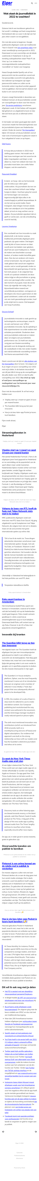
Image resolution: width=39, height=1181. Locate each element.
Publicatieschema (19, 1155)
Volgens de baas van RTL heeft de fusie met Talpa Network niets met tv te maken (19, 511)
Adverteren (19, 1158)
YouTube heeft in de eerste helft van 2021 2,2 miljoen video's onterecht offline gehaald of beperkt (21, 1042)
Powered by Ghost (19, 1168)
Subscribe (19, 1152)
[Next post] (35, 1131)
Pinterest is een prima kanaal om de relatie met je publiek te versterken (19, 866)
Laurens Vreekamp (9, 226)
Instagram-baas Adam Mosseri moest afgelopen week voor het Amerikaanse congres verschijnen (20, 1085)
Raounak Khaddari (9, 174)
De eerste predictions (14, 105)
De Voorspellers (28, 130)
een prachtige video (25, 48)
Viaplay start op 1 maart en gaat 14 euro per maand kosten (19, 451)
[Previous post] (3, 1131)
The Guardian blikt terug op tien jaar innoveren (18, 644)
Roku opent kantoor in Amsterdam (13, 600)
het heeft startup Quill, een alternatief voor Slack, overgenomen (20, 1059)
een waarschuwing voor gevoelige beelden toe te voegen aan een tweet (21, 1076)
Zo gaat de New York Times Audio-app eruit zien (16, 759)
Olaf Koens (6, 144)
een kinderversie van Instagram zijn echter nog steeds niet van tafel (20, 1110)
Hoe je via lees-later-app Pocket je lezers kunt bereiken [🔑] (19, 920)
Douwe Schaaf (8, 312)
